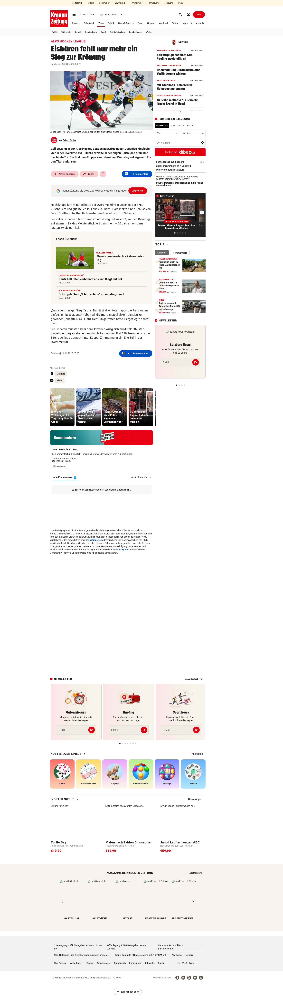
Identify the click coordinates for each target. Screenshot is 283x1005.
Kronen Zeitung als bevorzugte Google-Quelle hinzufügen (102, 190)
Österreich (89, 23)
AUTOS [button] (181, 126)
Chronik (78, 32)
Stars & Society (126, 23)
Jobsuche (168, 3)
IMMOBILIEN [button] (162, 126)
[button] (191, 23)
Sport (140, 23)
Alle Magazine (195, 873)
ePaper (91, 3)
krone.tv (200, 23)
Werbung (177, 955)
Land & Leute (91, 32)
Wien (101, 23)
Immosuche (154, 3)
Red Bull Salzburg (117, 32)
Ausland (163, 23)
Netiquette (95, 540)
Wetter (149, 32)
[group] (62, 407)
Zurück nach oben (127, 992)
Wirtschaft (66, 32)
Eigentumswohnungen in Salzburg (180, 166)
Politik (111, 23)
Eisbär (60, 380)
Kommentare (136, 174)
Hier (127, 549)
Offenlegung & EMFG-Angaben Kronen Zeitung (127, 947)
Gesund (151, 23)
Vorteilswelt (77, 3)
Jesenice (61, 374)
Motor (185, 23)
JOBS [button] (172, 126)
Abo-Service (60, 963)
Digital (175, 23)
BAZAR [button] (190, 126)
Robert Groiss (69, 140)
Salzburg (55, 64)
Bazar (180, 3)
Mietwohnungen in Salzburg (180, 170)
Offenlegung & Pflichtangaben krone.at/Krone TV (78, 947)
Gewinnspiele (120, 3)
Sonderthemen (135, 32)
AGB (120, 549)
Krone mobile (137, 3)
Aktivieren (137, 190)
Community (104, 3)
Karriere (189, 955)
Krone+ (76, 23)
